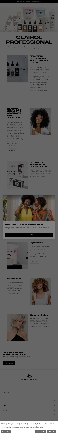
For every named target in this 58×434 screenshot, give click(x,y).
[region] (29, 427)
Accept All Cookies (40, 431)
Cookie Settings (6, 431)
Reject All (51, 431)
